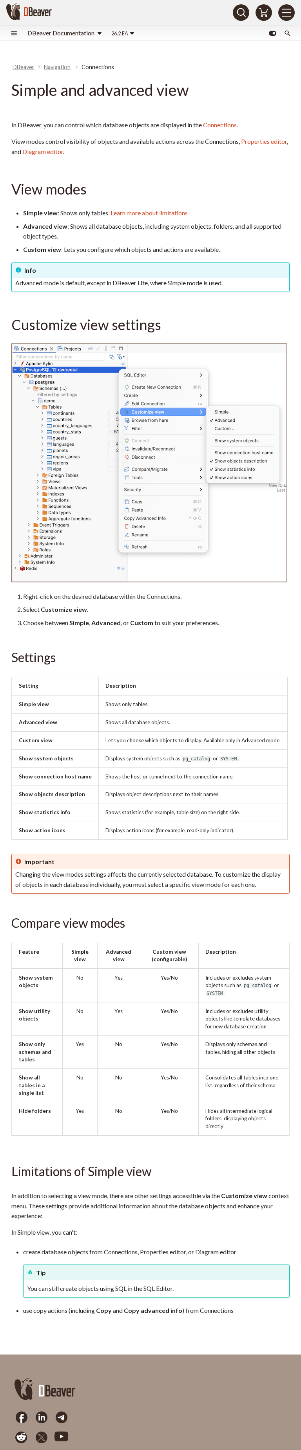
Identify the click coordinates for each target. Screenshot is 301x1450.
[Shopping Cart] (264, 12)
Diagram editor (42, 151)
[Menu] (286, 12)
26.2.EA (119, 33)
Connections (220, 124)
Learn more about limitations (149, 213)
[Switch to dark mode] (272, 33)
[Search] (241, 12)
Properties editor (264, 141)
